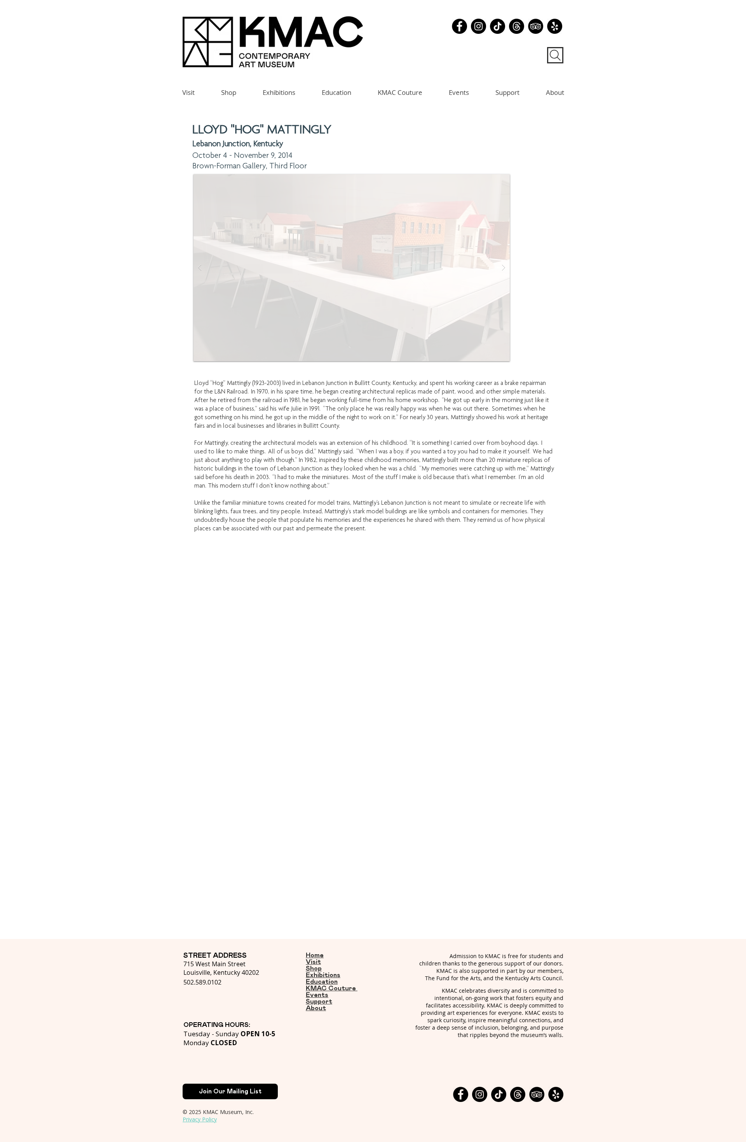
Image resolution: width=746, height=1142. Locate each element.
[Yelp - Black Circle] (554, 26)
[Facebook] (459, 26)
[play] (491, 181)
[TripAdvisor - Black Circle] (535, 26)
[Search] (555, 55)
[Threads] (516, 26)
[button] (351, 267)
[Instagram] (478, 26)
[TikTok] (497, 26)
